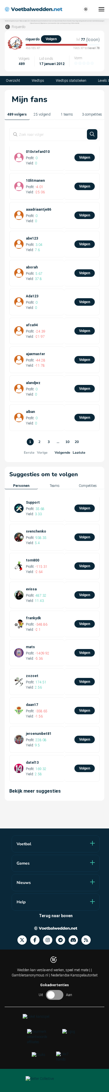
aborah (32, 267)
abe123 (32, 238)
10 (67, 442)
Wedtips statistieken (71, 81)
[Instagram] (49, 940)
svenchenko (36, 531)
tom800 (32, 560)
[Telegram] (62, 940)
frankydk (33, 618)
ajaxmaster (35, 354)
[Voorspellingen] (87, 940)
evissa (31, 589)
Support (33, 502)
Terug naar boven (56, 915)
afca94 (32, 325)
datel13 (32, 763)
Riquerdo (18, 27)
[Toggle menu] (101, 9)
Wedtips (38, 81)
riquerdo (33, 39)
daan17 (32, 705)
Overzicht (13, 81)
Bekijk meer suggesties (35, 791)
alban (30, 412)
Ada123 (32, 296)
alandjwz (33, 383)
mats (30, 647)
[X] (23, 940)
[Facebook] (36, 940)
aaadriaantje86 (38, 209)
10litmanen (35, 181)
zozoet (32, 676)
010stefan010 (38, 152)
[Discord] (75, 940)
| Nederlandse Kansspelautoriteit (73, 975)
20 (77, 442)
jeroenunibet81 (38, 734)
